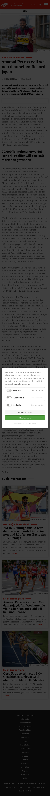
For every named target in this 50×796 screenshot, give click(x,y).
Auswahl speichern (25, 412)
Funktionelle (18, 397)
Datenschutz (31, 423)
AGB (24, 423)
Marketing (17, 405)
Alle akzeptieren (25, 417)
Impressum (18, 423)
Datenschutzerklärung (22, 384)
